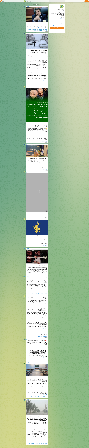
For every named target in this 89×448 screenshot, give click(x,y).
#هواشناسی (45, 83)
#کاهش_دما (38, 83)
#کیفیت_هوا (40, 84)
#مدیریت (33, 29)
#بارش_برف (42, 83)
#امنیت (35, 29)
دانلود (86, 1)
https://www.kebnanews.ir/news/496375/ (40, 240)
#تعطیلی (43, 360)
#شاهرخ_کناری (39, 29)
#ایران (41, 293)
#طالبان (43, 293)
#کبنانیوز (39, 30)
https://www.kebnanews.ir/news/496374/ (40, 136)
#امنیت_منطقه (32, 293)
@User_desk (62, 18)
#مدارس (41, 360)
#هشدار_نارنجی (33, 443)
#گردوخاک (34, 83)
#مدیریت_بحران (29, 443)
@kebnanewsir (56, 7)
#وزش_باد (37, 443)
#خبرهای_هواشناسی (33, 84)
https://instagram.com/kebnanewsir (58, 25)
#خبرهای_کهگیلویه (35, 30)
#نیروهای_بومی (43, 30)
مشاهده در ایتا (57, 27)
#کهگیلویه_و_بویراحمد (44, 29)
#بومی (46, 30)
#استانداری (29, 29)
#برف (43, 84)
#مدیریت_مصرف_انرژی (34, 360)
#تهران (38, 360)
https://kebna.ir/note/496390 (42, 336)
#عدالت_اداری (45, 332)
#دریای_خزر (45, 84)
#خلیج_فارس (31, 83)
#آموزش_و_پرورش (42, 331)
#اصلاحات (31, 331)
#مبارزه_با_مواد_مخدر (37, 293)
